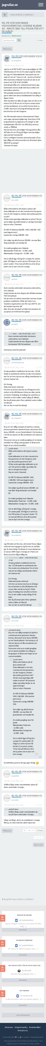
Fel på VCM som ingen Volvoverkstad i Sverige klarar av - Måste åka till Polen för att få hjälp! (23, 27)
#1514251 (38, 781)
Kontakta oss (23, 1030)
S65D (16, 324)
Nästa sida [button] (38, 845)
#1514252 (38, 805)
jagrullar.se (10, 5)
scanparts (17, 60)
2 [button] (35, 837)
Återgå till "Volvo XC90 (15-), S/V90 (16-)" (18, 899)
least (15, 279)
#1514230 (38, 367)
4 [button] (42, 837)
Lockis (16, 200)
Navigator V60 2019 (24, 915)
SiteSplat (26, 1037)
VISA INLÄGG (23, 930)
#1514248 (38, 626)
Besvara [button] (8, 49)
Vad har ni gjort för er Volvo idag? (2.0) (24, 965)
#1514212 (38, 329)
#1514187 (38, 205)
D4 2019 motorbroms (24, 940)
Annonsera (9, 1027)
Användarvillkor (35, 1027)
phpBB (41, 1037)
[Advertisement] (23, 872)
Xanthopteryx (19, 362)
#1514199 (38, 284)
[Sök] (19, 40)
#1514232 (38, 423)
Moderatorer (16, 36)
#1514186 (38, 65)
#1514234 (38, 540)
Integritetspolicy (21, 1027)
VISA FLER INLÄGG (23, 1015)
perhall (16, 776)
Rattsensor (24, 991)
